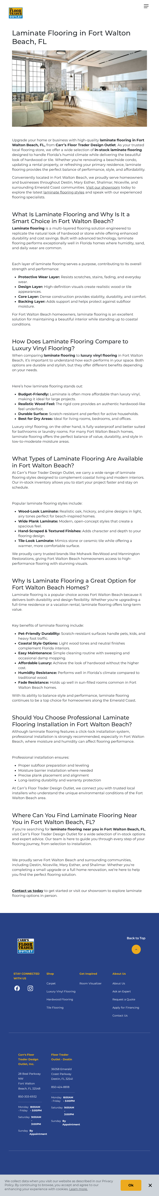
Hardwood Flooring (60, 999)
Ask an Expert (121, 991)
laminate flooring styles (63, 192)
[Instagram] (30, 988)
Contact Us (120, 1015)
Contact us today (27, 891)
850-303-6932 (27, 1096)
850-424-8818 (60, 1087)
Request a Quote (123, 999)
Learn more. (78, 1189)
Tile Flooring (55, 1007)
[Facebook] (17, 988)
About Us (118, 983)
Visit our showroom (103, 187)
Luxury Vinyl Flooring (61, 991)
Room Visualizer (91, 983)
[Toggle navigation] (146, 6)
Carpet (51, 983)
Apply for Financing (125, 1007)
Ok (131, 1185)
